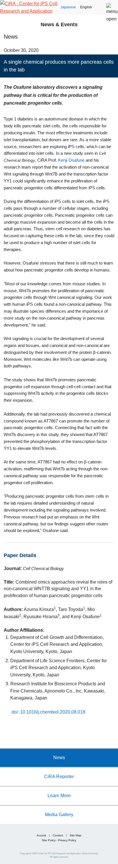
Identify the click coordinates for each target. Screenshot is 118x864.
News (59, 757)
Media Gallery (59, 814)
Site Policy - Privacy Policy (59, 840)
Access (41, 835)
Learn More (59, 795)
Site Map (75, 835)
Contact (58, 835)
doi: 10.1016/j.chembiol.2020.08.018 (48, 712)
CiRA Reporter (59, 776)
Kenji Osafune (71, 160)
